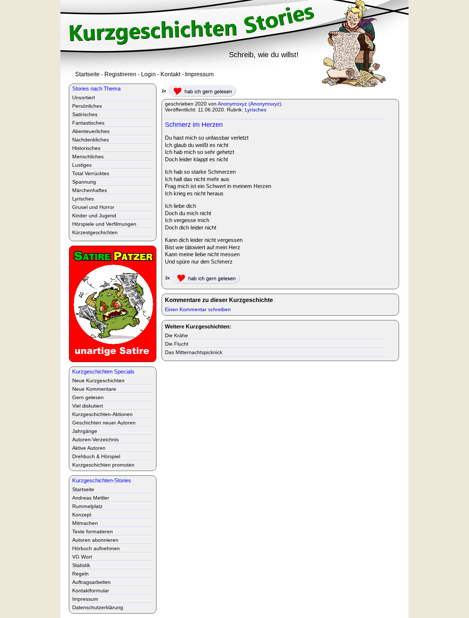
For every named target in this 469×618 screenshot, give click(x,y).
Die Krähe (176, 335)
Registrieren (120, 74)
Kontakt (170, 74)
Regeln (80, 574)
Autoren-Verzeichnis (95, 439)
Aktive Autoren (89, 448)
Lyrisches (255, 110)
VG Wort (82, 557)
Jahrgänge (84, 431)
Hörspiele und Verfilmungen (104, 224)
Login (148, 74)
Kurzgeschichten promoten (103, 465)
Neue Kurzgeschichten (98, 380)
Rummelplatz (87, 506)
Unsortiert (83, 97)
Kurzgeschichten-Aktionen (102, 414)
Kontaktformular (90, 590)
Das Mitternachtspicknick (193, 352)
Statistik (81, 565)
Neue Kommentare (94, 389)
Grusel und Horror (93, 207)
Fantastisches (88, 123)
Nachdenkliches (90, 140)
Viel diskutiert (87, 406)
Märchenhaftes (89, 190)
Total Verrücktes (90, 173)
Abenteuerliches (91, 131)
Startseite (87, 74)
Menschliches (88, 156)
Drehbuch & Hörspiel (96, 456)
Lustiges (82, 165)
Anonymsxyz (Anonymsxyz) (249, 104)
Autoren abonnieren (95, 540)
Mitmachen (85, 523)
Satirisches (84, 114)
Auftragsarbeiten (91, 582)
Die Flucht (176, 344)
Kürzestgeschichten (95, 232)
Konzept (81, 515)
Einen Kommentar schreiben (198, 309)
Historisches (86, 148)
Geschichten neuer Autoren (104, 423)
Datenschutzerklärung (97, 607)
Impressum (199, 74)
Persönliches (87, 106)
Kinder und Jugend (94, 215)
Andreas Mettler (90, 498)
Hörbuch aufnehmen (96, 548)
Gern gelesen (88, 397)
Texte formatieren (92, 531)
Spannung (84, 182)
